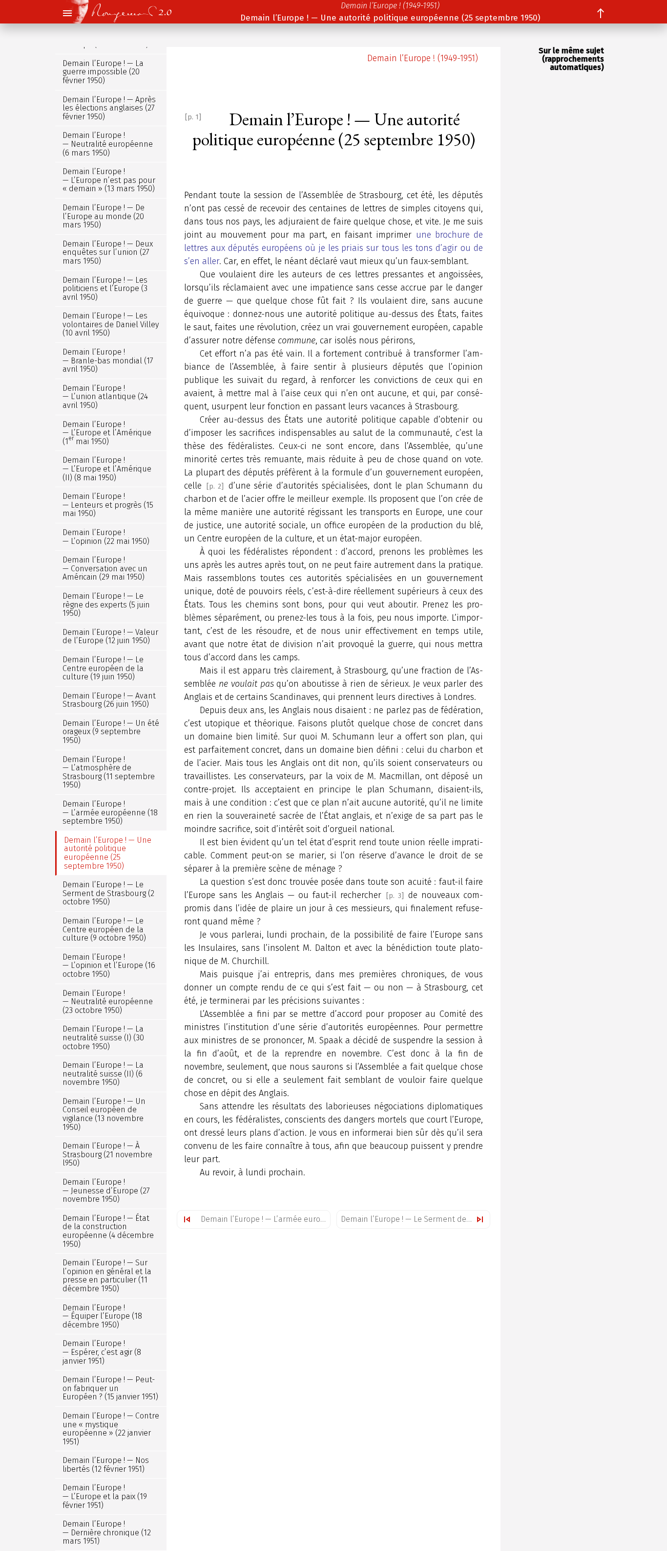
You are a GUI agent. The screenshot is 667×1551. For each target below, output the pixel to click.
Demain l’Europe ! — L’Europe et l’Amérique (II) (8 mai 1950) (107, 469)
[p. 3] (395, 896)
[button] (67, 13)
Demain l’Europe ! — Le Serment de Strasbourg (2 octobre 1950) (415, 1219)
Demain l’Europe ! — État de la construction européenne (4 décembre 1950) (108, 1231)
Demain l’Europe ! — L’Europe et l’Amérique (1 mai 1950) (107, 433)
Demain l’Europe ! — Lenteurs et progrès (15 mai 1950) (108, 505)
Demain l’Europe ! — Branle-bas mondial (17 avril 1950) (108, 360)
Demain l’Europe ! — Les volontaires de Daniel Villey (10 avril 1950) (111, 325)
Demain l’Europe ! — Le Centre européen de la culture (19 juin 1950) (103, 668)
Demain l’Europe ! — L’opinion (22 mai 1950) (106, 537)
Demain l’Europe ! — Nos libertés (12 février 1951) (106, 1465)
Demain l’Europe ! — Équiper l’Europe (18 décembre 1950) (102, 1316)
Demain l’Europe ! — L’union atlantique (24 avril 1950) (105, 396)
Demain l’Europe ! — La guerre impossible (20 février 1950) (103, 72)
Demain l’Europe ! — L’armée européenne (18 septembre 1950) (265, 1219)
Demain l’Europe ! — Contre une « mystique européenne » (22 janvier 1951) (111, 1428)
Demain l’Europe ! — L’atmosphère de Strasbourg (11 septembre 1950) (109, 772)
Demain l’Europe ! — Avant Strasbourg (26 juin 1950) (109, 700)
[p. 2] (215, 486)
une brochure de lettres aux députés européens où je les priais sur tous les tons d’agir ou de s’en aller (333, 248)
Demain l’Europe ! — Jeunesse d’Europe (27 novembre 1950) (106, 1190)
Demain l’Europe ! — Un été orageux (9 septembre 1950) (111, 732)
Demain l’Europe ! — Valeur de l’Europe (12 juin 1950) (110, 637)
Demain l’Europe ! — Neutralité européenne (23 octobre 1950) (108, 1002)
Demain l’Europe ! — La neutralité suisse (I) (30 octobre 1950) (103, 1038)
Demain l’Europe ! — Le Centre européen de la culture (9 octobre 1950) (104, 929)
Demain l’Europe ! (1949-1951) (390, 5)
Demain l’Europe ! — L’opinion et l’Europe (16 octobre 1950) (109, 965)
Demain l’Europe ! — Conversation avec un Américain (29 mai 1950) (105, 568)
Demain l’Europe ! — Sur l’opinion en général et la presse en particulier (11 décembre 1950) (107, 1275)
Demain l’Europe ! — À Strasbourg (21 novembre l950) (107, 1154)
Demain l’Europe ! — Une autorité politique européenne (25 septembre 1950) (390, 18)
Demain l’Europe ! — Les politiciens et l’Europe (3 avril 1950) (105, 288)
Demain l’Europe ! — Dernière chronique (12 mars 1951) (107, 1532)
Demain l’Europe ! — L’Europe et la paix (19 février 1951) (105, 1497)
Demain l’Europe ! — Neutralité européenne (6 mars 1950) (108, 144)
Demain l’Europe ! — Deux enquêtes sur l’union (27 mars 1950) (108, 252)
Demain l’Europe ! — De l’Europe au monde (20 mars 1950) (104, 216)
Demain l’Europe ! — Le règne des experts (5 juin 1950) (106, 604)
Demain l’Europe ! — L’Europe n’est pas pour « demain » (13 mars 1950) (109, 180)
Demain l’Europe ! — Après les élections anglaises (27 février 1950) (109, 108)
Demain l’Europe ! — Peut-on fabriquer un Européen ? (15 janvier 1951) (110, 1388)
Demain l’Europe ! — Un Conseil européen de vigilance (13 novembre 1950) (104, 1114)
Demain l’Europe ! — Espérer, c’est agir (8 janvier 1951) (102, 1352)
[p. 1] (193, 117)
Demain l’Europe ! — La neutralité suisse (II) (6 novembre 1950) (103, 1073)
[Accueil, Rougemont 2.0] (125, 11)
